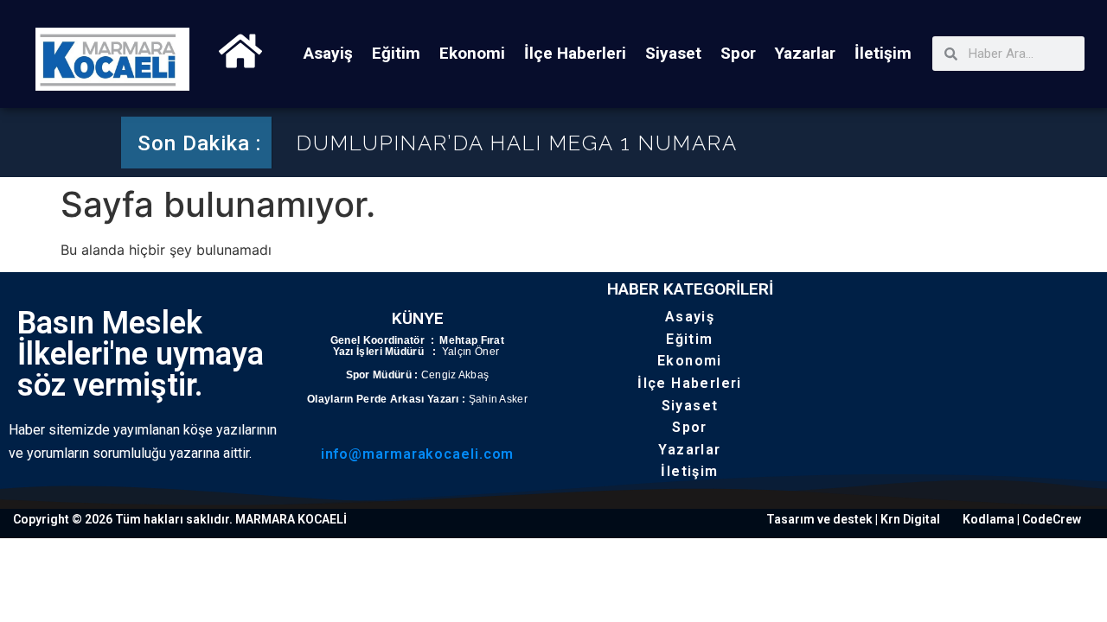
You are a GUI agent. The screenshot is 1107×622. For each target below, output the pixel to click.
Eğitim (396, 53)
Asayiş (328, 53)
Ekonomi (472, 53)
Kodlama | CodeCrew (1022, 519)
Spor (738, 53)
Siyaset (673, 53)
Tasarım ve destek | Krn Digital (853, 519)
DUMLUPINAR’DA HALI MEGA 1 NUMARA (517, 143)
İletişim (883, 53)
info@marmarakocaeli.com (418, 454)
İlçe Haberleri (575, 53)
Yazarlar (805, 53)
